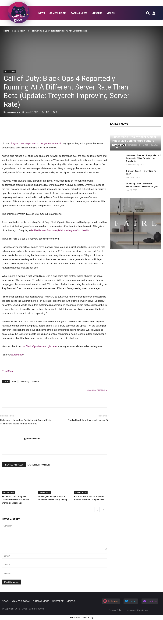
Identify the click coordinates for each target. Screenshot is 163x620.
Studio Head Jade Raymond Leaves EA (88, 420)
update (35, 381)
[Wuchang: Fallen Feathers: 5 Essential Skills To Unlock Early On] (115, 187)
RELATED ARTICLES (14, 464)
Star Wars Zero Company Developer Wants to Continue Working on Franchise (15, 499)
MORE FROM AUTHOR (39, 464)
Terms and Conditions (137, 610)
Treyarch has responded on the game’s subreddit (36, 143)
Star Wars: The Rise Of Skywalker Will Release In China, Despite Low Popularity (143, 158)
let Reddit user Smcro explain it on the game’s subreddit (60, 230)
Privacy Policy (115, 610)
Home (6, 30)
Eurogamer (17, 354)
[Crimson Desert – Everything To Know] (115, 174)
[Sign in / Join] (154, 14)
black (14, 381)
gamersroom (13, 112)
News (41, 12)
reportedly (24, 381)
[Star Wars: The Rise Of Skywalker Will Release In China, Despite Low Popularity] (116, 158)
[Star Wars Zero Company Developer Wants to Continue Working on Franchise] (18, 482)
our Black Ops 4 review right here (39, 346)
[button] (149, 12)
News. (5, 601)
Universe (97, 12)
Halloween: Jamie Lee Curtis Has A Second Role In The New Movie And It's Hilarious (25, 422)
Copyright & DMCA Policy (97, 390)
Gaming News (79, 12)
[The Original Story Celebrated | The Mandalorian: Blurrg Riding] (54, 482)
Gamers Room (57, 12)
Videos (111, 12)
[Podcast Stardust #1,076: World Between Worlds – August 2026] (90, 482)
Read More (8, 371)
